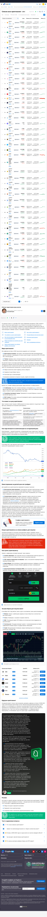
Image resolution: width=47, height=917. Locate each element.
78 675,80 (24, 671)
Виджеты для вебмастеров (22, 873)
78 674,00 (25, 694)
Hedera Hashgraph (11, 248)
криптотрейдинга (15, 500)
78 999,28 (24, 683)
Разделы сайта (28, 858)
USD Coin (11, 46)
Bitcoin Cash (10, 206)
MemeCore (10, 295)
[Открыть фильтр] (44, 15)
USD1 (10, 242)
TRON (10, 93)
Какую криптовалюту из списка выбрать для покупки (12, 345)
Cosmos (10, 101)
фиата (34, 388)
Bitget (6, 686)
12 (13, 70)
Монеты (3, 855)
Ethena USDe (10, 227)
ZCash (10, 138)
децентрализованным (14, 410)
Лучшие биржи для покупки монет (35, 334)
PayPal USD (10, 279)
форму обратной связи (18, 865)
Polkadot (10, 82)
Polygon (10, 72)
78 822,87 (24, 690)
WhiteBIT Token (10, 188)
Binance (7, 694)
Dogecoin (11, 133)
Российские (33, 14)
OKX (6, 671)
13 (13, 49)
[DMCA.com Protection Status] (23, 906)
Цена (23, 18)
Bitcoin (10, 21)
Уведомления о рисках (33, 873)
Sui (9, 260)
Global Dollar (10, 255)
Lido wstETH (10, 143)
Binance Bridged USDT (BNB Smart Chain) (10, 161)
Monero (10, 192)
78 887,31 (25, 679)
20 (13, 33)
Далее (28, 301)
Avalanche (10, 67)
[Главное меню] (1, 4)
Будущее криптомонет (32, 337)
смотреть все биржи (23, 698)
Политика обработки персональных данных (8, 875)
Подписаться (41, 888)
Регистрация (41, 881)
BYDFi (6, 683)
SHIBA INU (10, 62)
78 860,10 (25, 675)
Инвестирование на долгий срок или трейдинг (14, 341)
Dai (9, 97)
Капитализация (35, 18)
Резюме (28, 339)
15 (13, 99)
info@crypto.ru (12, 866)
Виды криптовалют (9, 332)
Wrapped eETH (10, 216)
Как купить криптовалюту (33, 332)
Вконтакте (44, 12)
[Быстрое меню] (43, 4)
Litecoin (10, 106)
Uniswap (10, 77)
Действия (17, 22)
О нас (2, 873)
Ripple (10, 36)
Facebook (42, 12)
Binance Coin (10, 41)
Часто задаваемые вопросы (33, 342)
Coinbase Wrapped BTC (10, 199)
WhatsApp (36, 12)
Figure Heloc (10, 122)
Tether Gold (10, 273)
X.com (40, 12)
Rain (10, 148)
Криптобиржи (28, 855)
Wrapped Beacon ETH (10, 170)
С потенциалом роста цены (23, 14)
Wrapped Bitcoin (10, 177)
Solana (10, 51)
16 (13, 53)
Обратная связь (7, 873)
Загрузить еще (6, 301)
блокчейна (31, 413)
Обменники (4, 858)
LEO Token (10, 88)
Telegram (38, 12)
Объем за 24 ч (29, 18)
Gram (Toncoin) (11, 238)
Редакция (14, 873)
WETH (10, 211)
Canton (10, 221)
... (37, 14)
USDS (10, 153)
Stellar (10, 111)
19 (13, 28)
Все (2, 14)
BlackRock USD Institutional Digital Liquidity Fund (10, 287)
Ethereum (11, 26)
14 (13, 84)
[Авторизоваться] (45, 4)
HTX (6, 690)
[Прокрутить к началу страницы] (44, 909)
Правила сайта (21, 875)
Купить (42, 671)
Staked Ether (10, 117)
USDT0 (10, 232)
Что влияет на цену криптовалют (13, 334)
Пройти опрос (39, 522)
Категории (7, 14)
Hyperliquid (10, 128)
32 (13, 23)
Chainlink (10, 182)
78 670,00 (24, 686)
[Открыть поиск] (37, 4)
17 (13, 95)
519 (25, 301)
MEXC (6, 679)
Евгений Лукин (10, 311)
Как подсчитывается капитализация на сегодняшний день (13, 338)
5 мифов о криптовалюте (22, 520)
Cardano (10, 56)
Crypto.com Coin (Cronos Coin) (10, 265)
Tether (10, 31)
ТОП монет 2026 (13, 14)
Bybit (6, 675)
